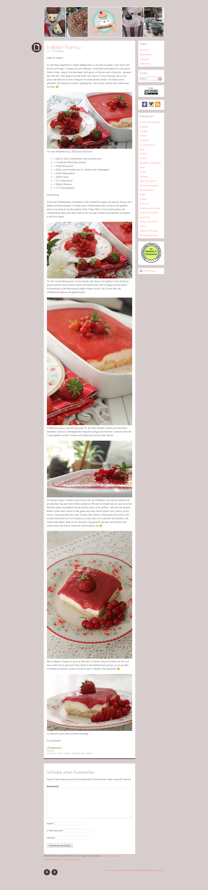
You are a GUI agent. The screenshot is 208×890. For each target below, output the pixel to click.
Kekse (142, 167)
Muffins (143, 194)
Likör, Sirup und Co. (148, 181)
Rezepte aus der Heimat (150, 208)
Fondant (143, 154)
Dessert (50, 751)
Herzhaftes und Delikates (150, 163)
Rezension (144, 203)
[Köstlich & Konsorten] (151, 262)
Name (50, 823)
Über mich (144, 50)
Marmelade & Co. (147, 190)
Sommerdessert (78, 753)
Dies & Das (144, 140)
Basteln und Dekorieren (150, 122)
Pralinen (143, 199)
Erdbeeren (51, 753)
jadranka (59, 51)
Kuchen (143, 172)
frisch (60, 753)
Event (142, 149)
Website (51, 837)
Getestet (143, 158)
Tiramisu (89, 753)
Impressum (144, 59)
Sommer (67, 753)
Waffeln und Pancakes (149, 231)
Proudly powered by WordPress (118, 870)
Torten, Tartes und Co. (149, 221)
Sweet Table (145, 217)
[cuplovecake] (104, 22)
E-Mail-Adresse (54, 830)
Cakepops (144, 126)
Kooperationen (146, 54)
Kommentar (53, 786)
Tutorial (143, 226)
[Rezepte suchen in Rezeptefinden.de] (148, 271)
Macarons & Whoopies (149, 185)
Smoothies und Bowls (149, 212)
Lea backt (144, 176)
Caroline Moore (157, 870)
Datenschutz (145, 63)
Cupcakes (144, 131)
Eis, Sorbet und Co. (148, 145)
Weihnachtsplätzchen (149, 235)
